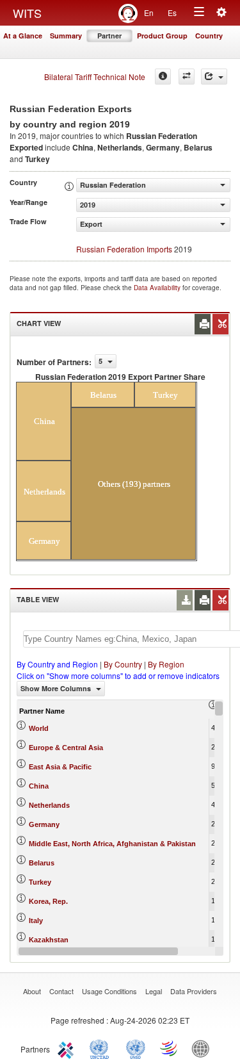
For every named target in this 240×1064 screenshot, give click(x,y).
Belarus (41, 863)
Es (172, 12)
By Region (166, 664)
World (39, 728)
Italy (36, 920)
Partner (109, 35)
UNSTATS (135, 1048)
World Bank (203, 1048)
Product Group (162, 35)
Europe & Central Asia (66, 747)
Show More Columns (56, 688)
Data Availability (158, 287)
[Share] (214, 77)
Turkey (40, 882)
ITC (68, 1048)
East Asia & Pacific (60, 767)
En (149, 12)
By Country (123, 664)
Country (209, 35)
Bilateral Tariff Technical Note (94, 76)
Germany (44, 824)
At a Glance (22, 35)
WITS (27, 12)
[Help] (163, 77)
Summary (66, 35)
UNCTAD (102, 1048)
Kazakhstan (48, 940)
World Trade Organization (169, 1048)
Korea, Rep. (48, 901)
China (39, 786)
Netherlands (49, 805)
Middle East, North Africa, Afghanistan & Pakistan (112, 843)
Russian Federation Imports (124, 248)
